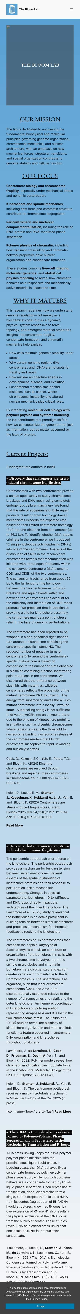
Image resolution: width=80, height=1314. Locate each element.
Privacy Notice (39, 1299)
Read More (14, 825)
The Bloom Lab (29, 9)
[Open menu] (71, 9)
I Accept (40, 1306)
